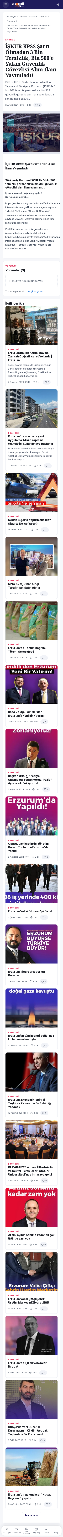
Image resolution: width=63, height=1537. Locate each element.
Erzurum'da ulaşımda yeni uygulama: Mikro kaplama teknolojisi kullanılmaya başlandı (30, 440)
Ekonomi (11, 21)
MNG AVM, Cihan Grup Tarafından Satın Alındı (24, 585)
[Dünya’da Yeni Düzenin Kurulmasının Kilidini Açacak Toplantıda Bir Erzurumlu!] (31, 1399)
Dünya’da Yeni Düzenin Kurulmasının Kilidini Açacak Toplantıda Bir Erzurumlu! (27, 1430)
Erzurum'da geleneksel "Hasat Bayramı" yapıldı (29, 1496)
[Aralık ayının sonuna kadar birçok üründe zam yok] (31, 1207)
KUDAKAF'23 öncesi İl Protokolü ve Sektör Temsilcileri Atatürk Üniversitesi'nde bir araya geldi (30, 1171)
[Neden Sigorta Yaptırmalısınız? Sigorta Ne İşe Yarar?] (31, 492)
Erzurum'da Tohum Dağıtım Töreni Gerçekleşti (27, 649)
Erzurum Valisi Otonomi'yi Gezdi (30, 911)
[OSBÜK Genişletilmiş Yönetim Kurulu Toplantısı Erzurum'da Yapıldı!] (31, 815)
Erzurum (23, 16)
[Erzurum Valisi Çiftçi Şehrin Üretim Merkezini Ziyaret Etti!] (31, 1271)
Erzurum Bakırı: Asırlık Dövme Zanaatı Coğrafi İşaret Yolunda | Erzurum (30, 356)
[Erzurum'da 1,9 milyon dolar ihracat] (31, 1335)
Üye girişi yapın (34, 291)
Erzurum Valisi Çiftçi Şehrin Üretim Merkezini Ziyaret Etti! (28, 1300)
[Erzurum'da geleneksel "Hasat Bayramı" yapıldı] (31, 1467)
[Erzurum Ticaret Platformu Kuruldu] (31, 944)
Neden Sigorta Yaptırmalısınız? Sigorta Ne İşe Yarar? (29, 521)
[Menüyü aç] (6, 4)
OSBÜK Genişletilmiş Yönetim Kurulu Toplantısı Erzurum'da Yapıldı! (28, 847)
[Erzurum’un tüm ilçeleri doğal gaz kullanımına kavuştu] (31, 1008)
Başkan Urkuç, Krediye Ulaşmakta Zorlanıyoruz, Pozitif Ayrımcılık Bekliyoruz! (30, 779)
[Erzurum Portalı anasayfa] (32, 4)
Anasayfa (11, 16)
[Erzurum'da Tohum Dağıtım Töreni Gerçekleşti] (31, 620)
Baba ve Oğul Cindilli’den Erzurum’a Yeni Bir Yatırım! (26, 713)
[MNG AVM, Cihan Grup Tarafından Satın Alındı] (31, 556)
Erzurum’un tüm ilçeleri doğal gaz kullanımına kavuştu (31, 1037)
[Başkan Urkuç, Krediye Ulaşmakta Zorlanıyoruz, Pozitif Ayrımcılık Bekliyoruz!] (31, 748)
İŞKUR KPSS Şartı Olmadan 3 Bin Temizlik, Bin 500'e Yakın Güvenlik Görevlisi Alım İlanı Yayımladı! (29, 28)
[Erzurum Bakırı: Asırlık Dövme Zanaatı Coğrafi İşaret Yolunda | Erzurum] (31, 325)
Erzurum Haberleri (38, 16)
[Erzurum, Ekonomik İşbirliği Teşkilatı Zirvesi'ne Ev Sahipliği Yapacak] (31, 1072)
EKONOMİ (10, 40)
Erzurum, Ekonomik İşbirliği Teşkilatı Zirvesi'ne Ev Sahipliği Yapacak (30, 1103)
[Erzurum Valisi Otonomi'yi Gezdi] (31, 883)
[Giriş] (57, 5)
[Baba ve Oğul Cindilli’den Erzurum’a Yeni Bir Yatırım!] (31, 684)
